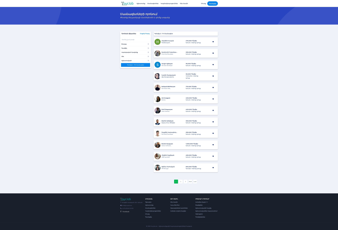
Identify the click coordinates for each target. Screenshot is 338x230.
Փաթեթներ (199, 205)
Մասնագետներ (153, 3)
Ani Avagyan (166, 98)
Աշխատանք (141, 3)
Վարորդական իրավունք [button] (129, 52)
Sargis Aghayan (167, 63)
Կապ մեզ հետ (175, 205)
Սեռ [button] (122, 56)
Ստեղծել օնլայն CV (201, 202)
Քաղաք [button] (123, 44)
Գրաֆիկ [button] (124, 48)
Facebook (125, 211)
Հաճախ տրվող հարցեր (178, 211)
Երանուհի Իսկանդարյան (171, 52)
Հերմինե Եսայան (168, 41)
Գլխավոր (148, 202)
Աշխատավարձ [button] (126, 60)
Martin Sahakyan (167, 121)
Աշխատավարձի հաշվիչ (203, 208)
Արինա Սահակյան (168, 166)
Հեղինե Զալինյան (168, 155)
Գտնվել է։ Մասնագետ (135, 65)
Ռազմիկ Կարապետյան (170, 132)
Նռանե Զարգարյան (169, 75)
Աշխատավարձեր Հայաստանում (206, 211)
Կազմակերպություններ (169, 3)
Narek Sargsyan (167, 144)
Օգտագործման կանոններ (179, 208)
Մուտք (203, 3)
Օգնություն (199, 214)
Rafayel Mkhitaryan (168, 86)
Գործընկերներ (200, 217)
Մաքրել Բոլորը (145, 33)
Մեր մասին (184, 3)
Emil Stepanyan (167, 109)
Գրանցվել (212, 3)
